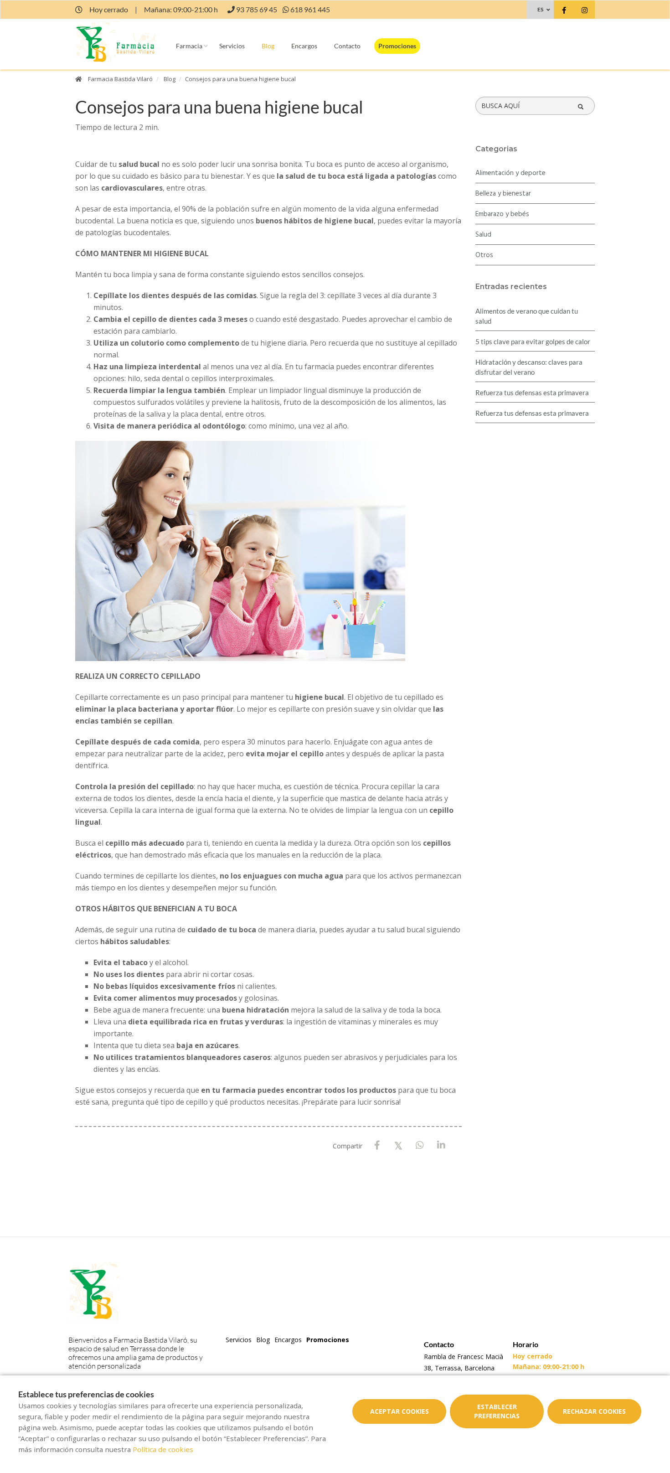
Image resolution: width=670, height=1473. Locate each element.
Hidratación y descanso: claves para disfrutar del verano (528, 367)
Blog (268, 46)
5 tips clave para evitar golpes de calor (532, 341)
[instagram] (584, 10)
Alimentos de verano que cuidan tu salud (526, 316)
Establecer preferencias (497, 1411)
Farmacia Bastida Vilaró (120, 79)
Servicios (232, 46)
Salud (483, 234)
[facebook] (564, 10)
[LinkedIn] (441, 1145)
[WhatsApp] (420, 1145)
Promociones (397, 46)
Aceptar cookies (399, 1411)
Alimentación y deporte (510, 173)
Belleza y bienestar (503, 193)
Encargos (304, 46)
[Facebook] (377, 1145)
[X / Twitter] (398, 1145)
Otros (484, 255)
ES (540, 9)
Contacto (347, 46)
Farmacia (189, 46)
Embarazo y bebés (502, 214)
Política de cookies (163, 1449)
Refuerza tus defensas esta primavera (532, 392)
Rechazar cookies (594, 1411)
